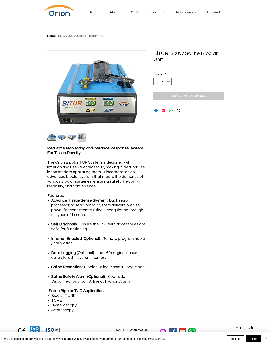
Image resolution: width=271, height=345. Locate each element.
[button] (154, 12)
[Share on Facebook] (156, 110)
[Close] (266, 338)
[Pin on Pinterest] (163, 110)
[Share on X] (178, 110)
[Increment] (168, 81)
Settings (235, 339)
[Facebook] (173, 332)
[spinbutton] (162, 81)
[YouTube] (182, 332)
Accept (254, 339)
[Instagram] (163, 332)
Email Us (245, 327)
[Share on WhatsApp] (171, 110)
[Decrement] (156, 81)
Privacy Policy (156, 339)
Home (51, 35)
